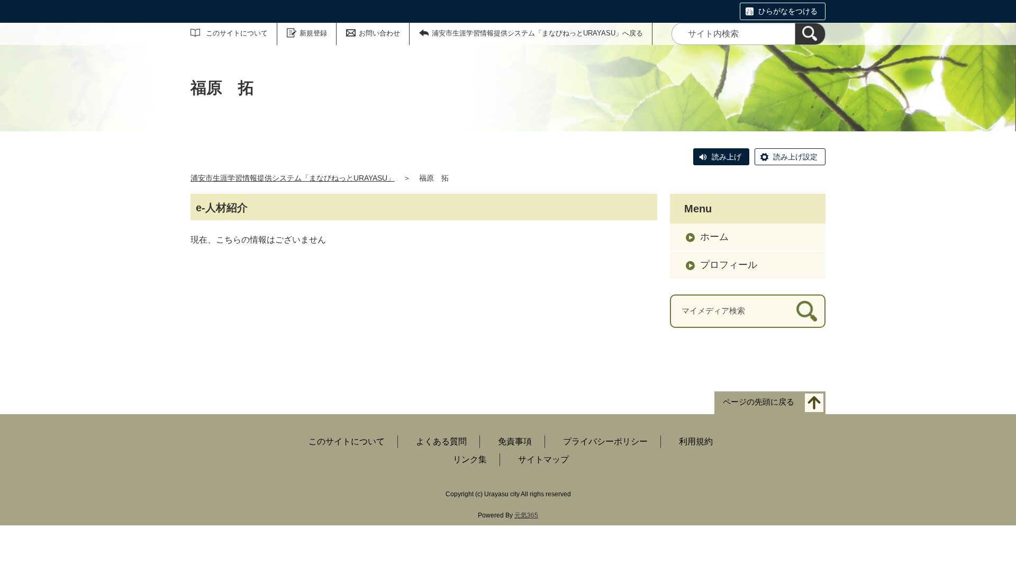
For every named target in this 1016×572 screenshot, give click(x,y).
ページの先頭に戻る (758, 401)
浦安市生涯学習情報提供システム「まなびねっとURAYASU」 (292, 178)
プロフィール (728, 265)
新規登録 (313, 33)
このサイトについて (237, 33)
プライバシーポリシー (605, 441)
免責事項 (515, 441)
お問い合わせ (379, 33)
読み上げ (726, 157)
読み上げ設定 (795, 157)
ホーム (714, 236)
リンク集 (470, 459)
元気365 (526, 515)
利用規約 (696, 441)
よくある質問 (441, 441)
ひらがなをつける (788, 11)
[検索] (810, 34)
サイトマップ (543, 459)
